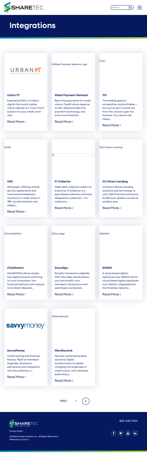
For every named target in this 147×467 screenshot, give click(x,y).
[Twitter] (120, 433)
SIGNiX (107, 268)
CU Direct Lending (115, 181)
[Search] (131, 7)
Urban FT (13, 95)
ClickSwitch (15, 268)
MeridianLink (63, 350)
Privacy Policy (16, 431)
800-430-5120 (128, 421)
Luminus (25, 440)
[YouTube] (127, 433)
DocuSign (61, 268)
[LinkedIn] (135, 433)
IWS (10, 181)
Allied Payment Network (71, 95)
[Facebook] (113, 433)
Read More (16, 122)
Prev (63, 401)
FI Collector (63, 181)
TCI (104, 95)
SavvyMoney (16, 350)
